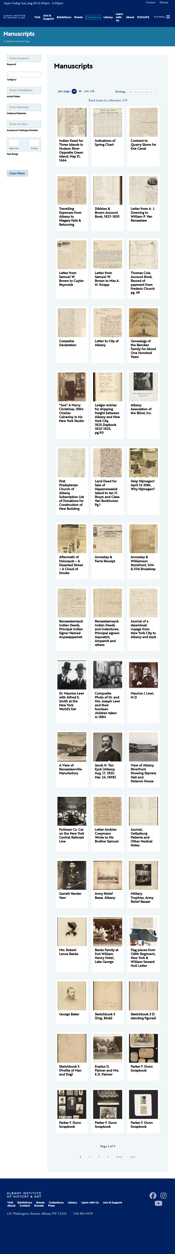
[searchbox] (24, 74)
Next (119, 1157)
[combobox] (24, 74)
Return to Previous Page (18, 41)
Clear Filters (17, 173)
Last (132, 1157)
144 (86, 91)
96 (80, 91)
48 (74, 91)
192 (92, 91)
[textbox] (142, 92)
